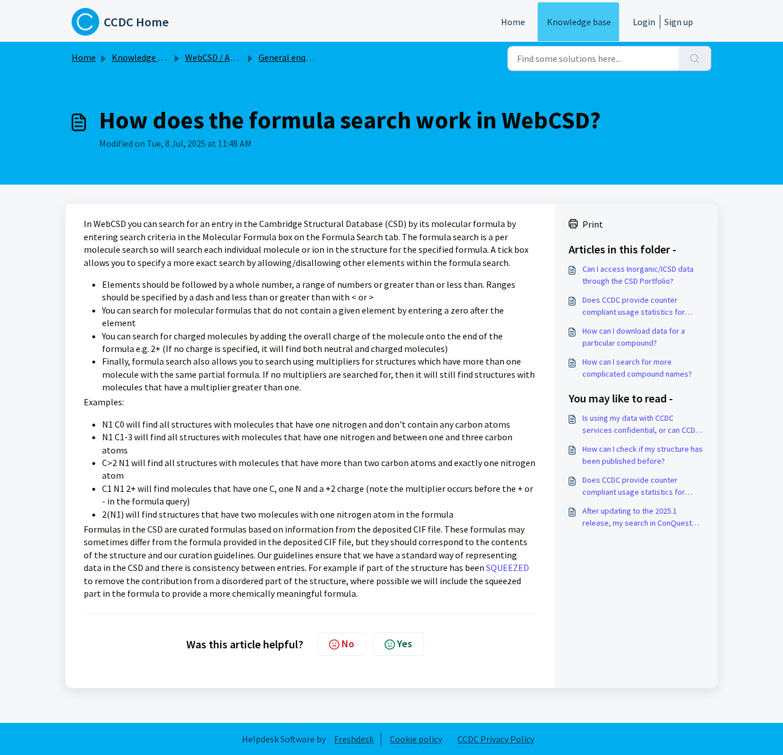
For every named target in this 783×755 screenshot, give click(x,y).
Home (513, 22)
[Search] (695, 58)
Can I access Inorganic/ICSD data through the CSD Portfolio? (638, 275)
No (348, 643)
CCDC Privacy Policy (495, 739)
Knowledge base (579, 22)
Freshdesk (354, 739)
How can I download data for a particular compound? (633, 337)
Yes (404, 643)
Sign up (678, 22)
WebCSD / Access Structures (239, 57)
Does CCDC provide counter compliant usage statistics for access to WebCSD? (633, 306)
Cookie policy (416, 739)
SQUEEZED (507, 567)
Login (644, 22)
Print (592, 224)
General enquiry (289, 57)
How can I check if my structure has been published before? (642, 455)
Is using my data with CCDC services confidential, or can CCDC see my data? (641, 424)
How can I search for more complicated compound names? (637, 368)
